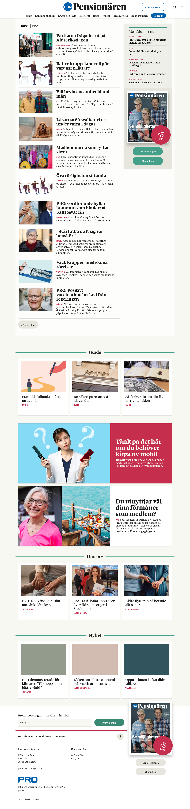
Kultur (106, 15)
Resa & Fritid (120, 15)
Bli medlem (148, 160)
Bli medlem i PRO (153, 7)
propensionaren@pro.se (30, 768)
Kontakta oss (43, 736)
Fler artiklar (28, 325)
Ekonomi (84, 15)
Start (29, 15)
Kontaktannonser (45, 15)
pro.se (21, 790)
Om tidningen (26, 736)
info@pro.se (77, 758)
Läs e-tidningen (148, 151)
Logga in (158, 15)
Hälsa (96, 15)
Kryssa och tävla (67, 15)
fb (120, 736)
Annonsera (59, 736)
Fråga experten (139, 15)
